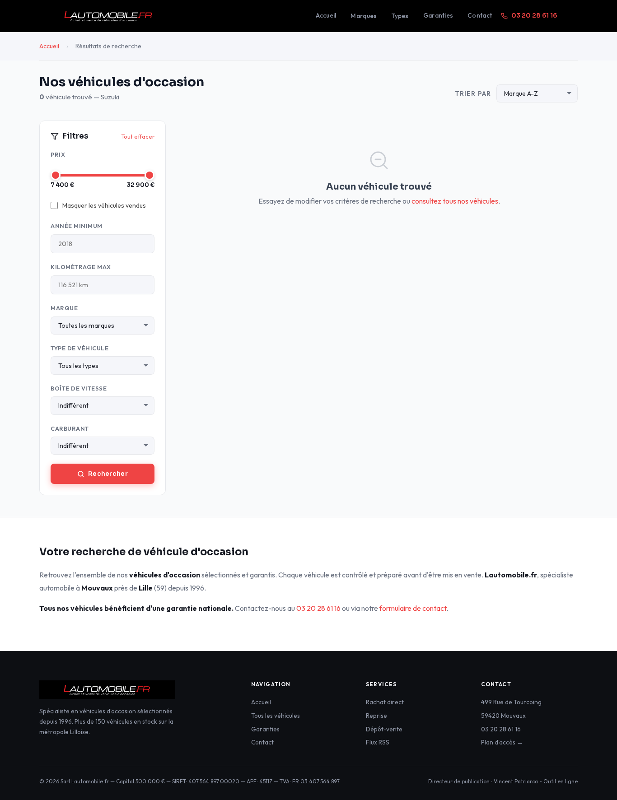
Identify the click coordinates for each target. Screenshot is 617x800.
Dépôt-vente (384, 729)
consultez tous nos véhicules (454, 200)
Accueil (326, 15)
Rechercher (108, 474)
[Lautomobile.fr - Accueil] (177, 15)
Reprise (376, 716)
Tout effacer (137, 136)
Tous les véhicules (275, 716)
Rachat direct (385, 702)
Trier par (473, 93)
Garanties (438, 15)
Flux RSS (377, 742)
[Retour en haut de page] (592, 779)
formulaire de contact (412, 608)
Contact (479, 15)
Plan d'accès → (502, 742)
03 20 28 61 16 (534, 15)
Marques (364, 16)
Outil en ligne (560, 781)
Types (399, 16)
